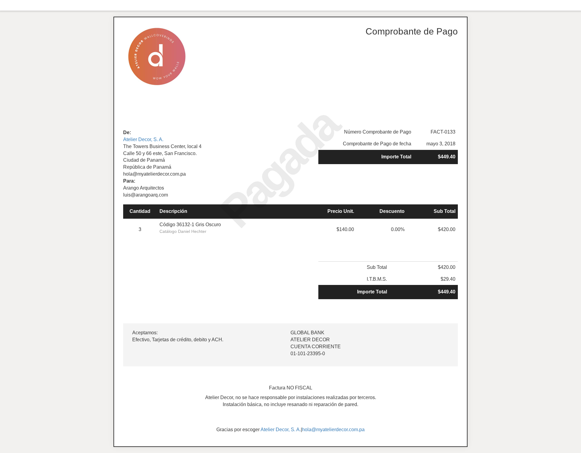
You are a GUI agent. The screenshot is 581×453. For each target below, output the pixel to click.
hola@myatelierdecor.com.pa (333, 429)
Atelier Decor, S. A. (143, 139)
